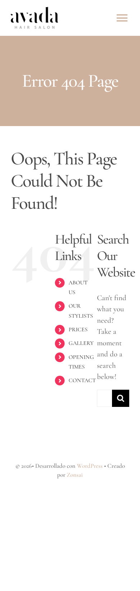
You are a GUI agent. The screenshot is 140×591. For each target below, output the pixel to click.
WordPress (90, 466)
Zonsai (75, 475)
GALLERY (81, 343)
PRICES (78, 329)
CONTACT (82, 380)
